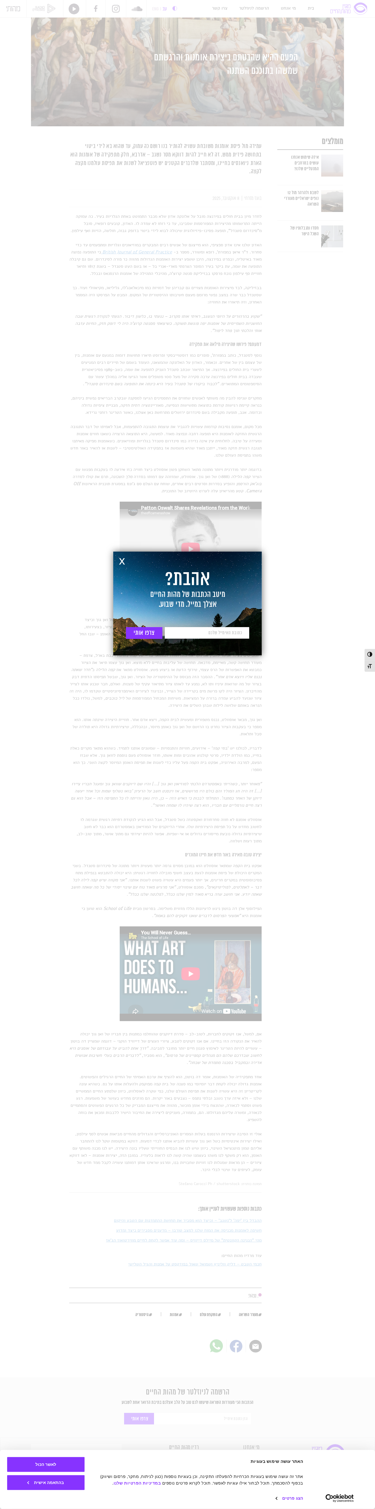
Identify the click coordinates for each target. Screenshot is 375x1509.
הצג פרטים (292, 1498)
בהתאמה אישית (49, 1482)
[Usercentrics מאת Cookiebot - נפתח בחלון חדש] (340, 1498)
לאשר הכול (45, 1464)
